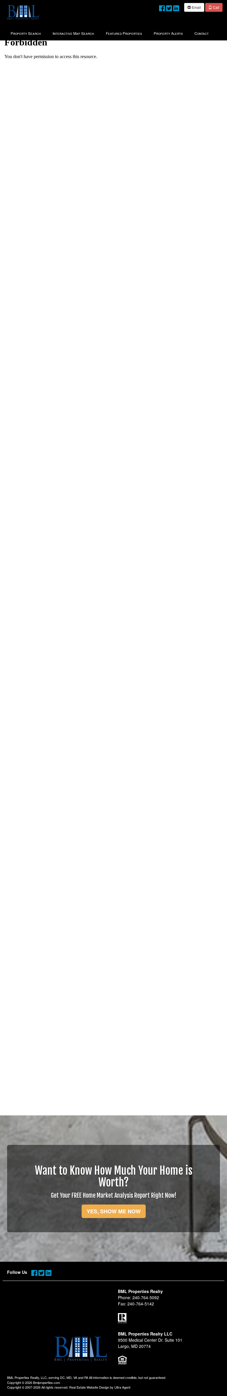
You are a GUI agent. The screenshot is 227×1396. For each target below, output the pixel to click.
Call (215, 7)
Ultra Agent (122, 1387)
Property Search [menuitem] (26, 33)
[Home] (23, 11)
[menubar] (109, 32)
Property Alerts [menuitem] (168, 33)
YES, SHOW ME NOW (114, 1211)
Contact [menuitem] (201, 33)
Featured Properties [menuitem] (124, 33)
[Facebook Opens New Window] (162, 6)
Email (196, 7)
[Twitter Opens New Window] (169, 6)
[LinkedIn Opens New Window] (176, 6)
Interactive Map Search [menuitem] (73, 33)
